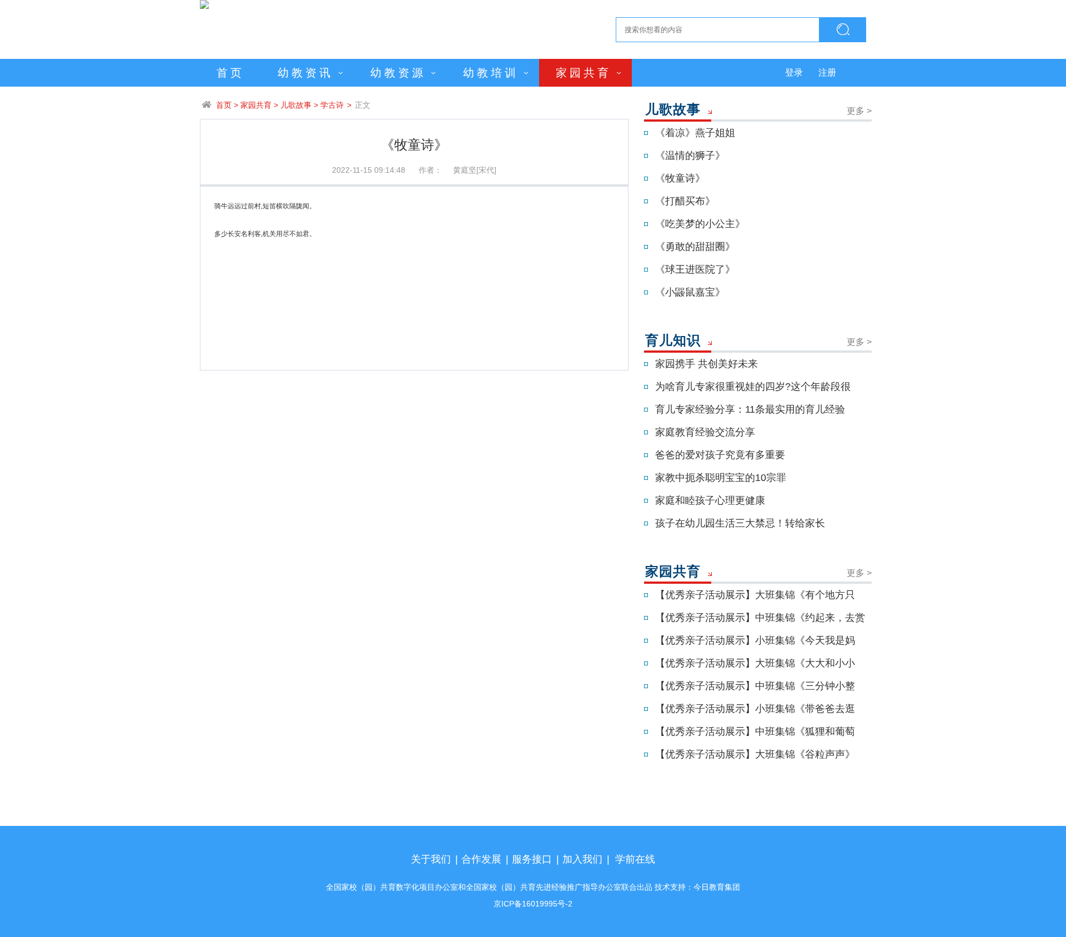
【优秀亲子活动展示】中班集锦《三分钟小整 (755, 686)
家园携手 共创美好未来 (706, 363)
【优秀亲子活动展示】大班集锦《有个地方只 (755, 594)
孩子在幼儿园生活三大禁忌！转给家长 (740, 523)
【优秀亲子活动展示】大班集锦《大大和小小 (755, 663)
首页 (230, 73)
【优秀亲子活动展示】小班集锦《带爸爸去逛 (755, 708)
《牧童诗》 (680, 178)
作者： (430, 170)
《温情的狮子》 (690, 155)
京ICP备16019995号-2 (533, 903)
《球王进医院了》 (695, 269)
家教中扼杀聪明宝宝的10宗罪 (720, 477)
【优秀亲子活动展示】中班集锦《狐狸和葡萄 (755, 731)
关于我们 (431, 859)
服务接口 (532, 859)
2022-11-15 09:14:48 (368, 170)
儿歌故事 (295, 105)
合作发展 (481, 859)
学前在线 (635, 859)
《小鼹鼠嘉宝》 (690, 292)
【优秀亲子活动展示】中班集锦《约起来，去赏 (760, 617)
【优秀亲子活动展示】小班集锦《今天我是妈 (755, 640)
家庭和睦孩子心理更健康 (710, 500)
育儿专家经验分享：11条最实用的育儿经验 (750, 409)
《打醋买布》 (685, 201)
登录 (794, 72)
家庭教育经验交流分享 (705, 432)
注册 (827, 72)
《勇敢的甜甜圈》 (695, 246)
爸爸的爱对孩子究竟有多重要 (720, 454)
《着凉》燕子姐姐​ (695, 132)
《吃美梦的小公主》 (700, 223)
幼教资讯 (305, 73)
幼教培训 (491, 73)
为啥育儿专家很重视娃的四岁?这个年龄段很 (753, 386)
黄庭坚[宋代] (474, 170)
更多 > (859, 111)
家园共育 (583, 73)
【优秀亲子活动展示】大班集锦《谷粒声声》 (755, 754)
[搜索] (842, 29)
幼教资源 (398, 73)
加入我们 (582, 859)
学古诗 (332, 105)
